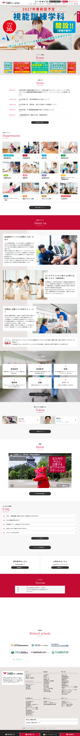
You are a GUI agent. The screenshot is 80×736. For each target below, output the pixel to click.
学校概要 (47, 687)
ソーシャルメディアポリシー (43, 728)
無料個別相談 (30, 712)
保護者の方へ (30, 706)
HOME (30, 3)
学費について (48, 701)
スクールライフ (30, 684)
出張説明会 (29, 710)
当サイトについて (34, 728)
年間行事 (29, 689)
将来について (66, 701)
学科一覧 (65, 675)
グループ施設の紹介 (67, 706)
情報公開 (76, 3)
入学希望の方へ (30, 701)
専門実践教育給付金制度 (50, 704)
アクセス (47, 685)
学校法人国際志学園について (33, 722)
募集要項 (29, 703)
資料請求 (29, 713)
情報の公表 (47, 690)
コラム (71, 3)
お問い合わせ (30, 715)
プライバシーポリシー (52, 728)
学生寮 (28, 687)
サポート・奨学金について (51, 703)
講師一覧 (47, 679)
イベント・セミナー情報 (32, 709)
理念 (46, 676)
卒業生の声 (47, 682)
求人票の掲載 (48, 691)
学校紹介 (47, 675)
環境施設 (29, 686)
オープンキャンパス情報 (32, 707)
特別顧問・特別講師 (49, 681)
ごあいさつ (47, 678)
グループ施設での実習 (68, 704)
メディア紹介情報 (49, 688)
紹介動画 (47, 684)
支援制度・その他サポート (33, 704)
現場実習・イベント (67, 703)
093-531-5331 (29, 591)
